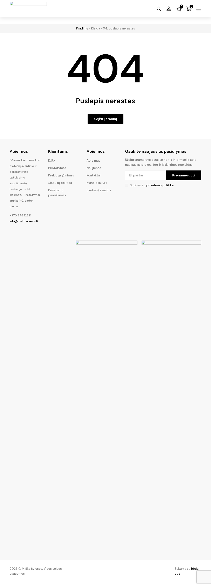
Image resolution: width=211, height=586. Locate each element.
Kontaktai (94, 175)
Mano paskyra (97, 183)
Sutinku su (151, 185)
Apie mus (93, 161)
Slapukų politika (60, 183)
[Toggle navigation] (198, 9)
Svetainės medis (99, 190)
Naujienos (94, 168)
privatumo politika (159, 185)
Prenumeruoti (183, 175)
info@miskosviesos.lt (24, 221)
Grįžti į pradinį (105, 119)
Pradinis (82, 28)
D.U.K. (52, 161)
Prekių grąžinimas (61, 175)
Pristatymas (57, 168)
